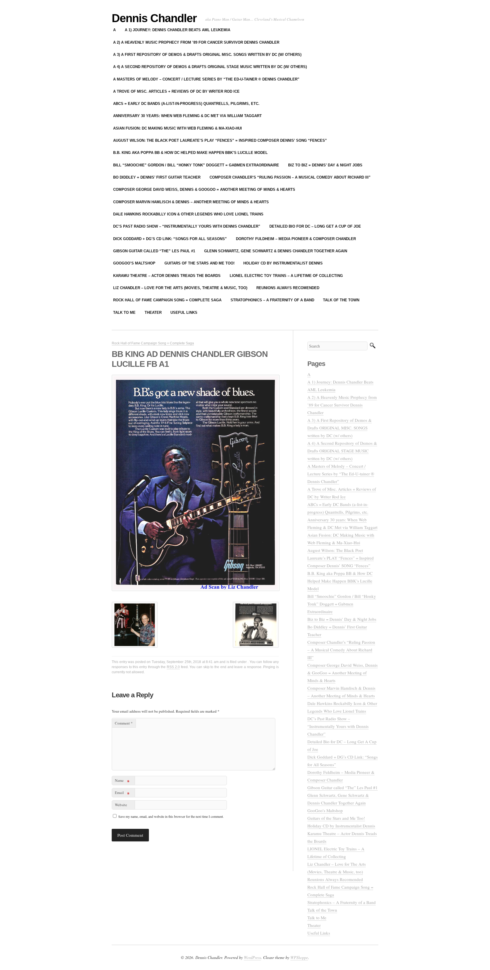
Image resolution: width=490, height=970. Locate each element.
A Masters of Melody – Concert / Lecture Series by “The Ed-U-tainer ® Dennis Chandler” (206, 79)
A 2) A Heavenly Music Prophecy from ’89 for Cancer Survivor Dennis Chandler (196, 42)
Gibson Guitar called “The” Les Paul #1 (154, 251)
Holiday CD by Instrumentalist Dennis (283, 263)
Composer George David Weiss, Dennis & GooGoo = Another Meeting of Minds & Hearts (204, 189)
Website (121, 804)
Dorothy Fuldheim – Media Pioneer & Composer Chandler (296, 239)
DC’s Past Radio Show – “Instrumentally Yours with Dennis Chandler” (186, 226)
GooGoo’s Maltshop (134, 263)
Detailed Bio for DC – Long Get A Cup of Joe (315, 226)
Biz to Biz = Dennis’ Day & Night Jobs (325, 165)
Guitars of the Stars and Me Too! (199, 263)
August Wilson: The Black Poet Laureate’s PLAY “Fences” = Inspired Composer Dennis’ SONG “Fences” (220, 140)
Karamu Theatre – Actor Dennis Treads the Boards (167, 276)
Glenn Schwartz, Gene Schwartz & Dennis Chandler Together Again (275, 251)
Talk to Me (124, 312)
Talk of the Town (341, 300)
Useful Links (183, 312)
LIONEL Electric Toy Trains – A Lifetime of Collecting (286, 276)
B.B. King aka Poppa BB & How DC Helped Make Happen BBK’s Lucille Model (190, 153)
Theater (153, 312)
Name (122, 781)
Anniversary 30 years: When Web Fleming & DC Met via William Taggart (187, 116)
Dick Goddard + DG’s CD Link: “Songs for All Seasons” (170, 239)
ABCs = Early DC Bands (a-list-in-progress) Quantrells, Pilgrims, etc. (186, 103)
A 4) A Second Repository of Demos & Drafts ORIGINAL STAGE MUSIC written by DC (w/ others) (210, 67)
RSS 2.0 (173, 667)
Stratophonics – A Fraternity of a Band (272, 300)
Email (122, 793)
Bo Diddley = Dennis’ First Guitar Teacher (156, 177)
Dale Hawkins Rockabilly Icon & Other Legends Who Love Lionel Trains (188, 214)
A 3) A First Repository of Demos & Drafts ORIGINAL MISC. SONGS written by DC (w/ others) (207, 54)
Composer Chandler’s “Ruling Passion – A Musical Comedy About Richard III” (290, 177)
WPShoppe (299, 957)
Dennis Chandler (154, 18)
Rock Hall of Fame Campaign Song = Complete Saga (167, 300)
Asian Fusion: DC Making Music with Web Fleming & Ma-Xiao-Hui (177, 128)
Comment (124, 723)
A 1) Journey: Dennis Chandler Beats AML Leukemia (177, 30)
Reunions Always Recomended (287, 288)
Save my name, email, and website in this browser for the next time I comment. (171, 816)
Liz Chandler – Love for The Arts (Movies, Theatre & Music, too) (180, 288)
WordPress (252, 957)
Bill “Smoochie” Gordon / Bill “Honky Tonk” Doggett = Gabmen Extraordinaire (196, 165)
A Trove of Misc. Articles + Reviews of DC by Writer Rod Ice (176, 91)
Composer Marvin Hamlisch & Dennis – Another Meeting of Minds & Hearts (191, 202)
